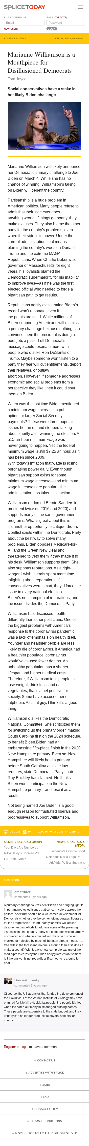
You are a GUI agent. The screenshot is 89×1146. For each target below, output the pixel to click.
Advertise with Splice (46, 1073)
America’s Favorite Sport (68, 851)
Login (24, 1047)
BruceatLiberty (26, 980)
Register (10, 1047)
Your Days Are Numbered (21, 847)
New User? (11, 28)
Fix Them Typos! (15, 859)
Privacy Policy (46, 1109)
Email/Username (15, 17)
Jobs (46, 1085)
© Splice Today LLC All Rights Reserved (46, 1133)
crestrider (22, 892)
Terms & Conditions (46, 1121)
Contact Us (46, 1060)
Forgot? (60, 17)
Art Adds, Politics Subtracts (67, 862)
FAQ (46, 1097)
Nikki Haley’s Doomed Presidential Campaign (35, 853)
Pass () (56, 17)
